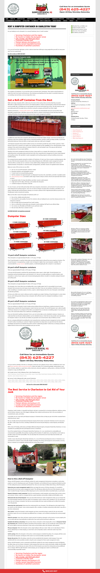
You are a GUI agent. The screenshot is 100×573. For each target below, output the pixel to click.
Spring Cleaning (70, 19)
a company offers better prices (26, 110)
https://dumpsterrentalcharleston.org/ (80, 108)
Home (7, 19)
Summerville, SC (77, 134)
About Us (12, 19)
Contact (65, 20)
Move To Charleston (45, 20)
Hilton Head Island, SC (78, 138)
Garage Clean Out (81, 19)
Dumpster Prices (31, 19)
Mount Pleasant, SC (77, 130)
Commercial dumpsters (58, 19)
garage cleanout (21, 263)
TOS (76, 20)
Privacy (71, 20)
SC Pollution (26, 20)
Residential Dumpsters (44, 19)
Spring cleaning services (17, 176)
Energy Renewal (57, 20)
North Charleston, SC (78, 131)
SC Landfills (35, 20)
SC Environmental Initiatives (13, 20)
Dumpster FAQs (21, 19)
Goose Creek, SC (77, 136)
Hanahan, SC (76, 133)
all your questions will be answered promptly (20, 366)
